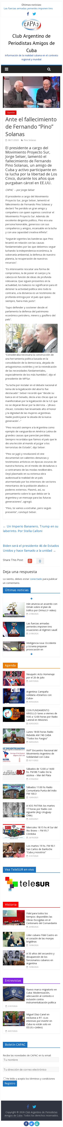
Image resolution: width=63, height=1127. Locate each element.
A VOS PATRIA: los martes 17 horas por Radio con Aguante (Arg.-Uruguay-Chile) (40, 810)
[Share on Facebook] (26, 1125)
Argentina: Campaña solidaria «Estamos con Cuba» (39, 695)
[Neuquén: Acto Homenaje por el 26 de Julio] (14, 672)
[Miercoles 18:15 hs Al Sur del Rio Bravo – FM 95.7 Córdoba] (14, 825)
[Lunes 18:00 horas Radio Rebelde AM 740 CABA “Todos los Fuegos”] (14, 730)
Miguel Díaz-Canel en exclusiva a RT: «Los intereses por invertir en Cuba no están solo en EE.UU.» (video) (39, 1021)
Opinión (11, 112)
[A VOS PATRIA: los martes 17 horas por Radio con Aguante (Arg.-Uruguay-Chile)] (14, 804)
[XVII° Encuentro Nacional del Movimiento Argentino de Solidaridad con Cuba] (14, 748)
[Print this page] (36, 1125)
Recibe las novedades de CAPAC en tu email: (27, 1055)
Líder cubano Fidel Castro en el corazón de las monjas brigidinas (41, 938)
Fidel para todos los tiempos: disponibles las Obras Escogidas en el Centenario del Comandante (41, 918)
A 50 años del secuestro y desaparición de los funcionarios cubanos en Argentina (40, 958)
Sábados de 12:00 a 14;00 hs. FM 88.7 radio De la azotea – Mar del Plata (40, 772)
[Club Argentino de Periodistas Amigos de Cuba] (31, 20)
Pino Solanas (30, 140)
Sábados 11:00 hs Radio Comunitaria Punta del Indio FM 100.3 (41, 790)
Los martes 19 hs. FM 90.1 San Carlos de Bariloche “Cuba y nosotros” (40, 849)
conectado (36, 579)
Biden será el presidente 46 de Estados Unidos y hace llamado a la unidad (31, 548)
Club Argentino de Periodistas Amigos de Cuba (31, 43)
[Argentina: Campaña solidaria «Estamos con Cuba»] (14, 690)
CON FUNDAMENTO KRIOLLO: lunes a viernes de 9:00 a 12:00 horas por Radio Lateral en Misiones (42, 715)
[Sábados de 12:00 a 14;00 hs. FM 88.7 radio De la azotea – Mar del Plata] (14, 767)
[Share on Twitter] (31, 1125)
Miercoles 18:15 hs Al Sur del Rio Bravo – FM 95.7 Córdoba (41, 830)
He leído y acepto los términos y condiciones (30, 1078)
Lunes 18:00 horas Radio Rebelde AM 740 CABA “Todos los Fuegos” (39, 735)
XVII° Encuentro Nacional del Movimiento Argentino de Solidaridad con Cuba (41, 753)
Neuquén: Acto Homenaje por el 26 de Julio (40, 676)
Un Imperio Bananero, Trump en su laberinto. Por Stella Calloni (30, 528)
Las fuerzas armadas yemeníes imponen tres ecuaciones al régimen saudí (41, 626)
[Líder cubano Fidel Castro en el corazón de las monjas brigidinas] (14, 933)
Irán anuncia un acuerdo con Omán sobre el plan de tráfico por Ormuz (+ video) (41, 607)
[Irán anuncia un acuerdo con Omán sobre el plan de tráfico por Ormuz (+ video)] (14, 604)
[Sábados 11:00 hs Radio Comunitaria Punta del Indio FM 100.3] (14, 785)
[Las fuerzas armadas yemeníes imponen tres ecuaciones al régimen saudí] (14, 623)
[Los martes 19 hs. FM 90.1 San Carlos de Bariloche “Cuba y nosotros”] (14, 844)
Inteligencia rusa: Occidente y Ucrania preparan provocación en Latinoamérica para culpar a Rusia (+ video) (41, 649)
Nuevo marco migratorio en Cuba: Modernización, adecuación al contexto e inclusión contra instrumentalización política (41, 996)
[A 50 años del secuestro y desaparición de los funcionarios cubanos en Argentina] (14, 952)
